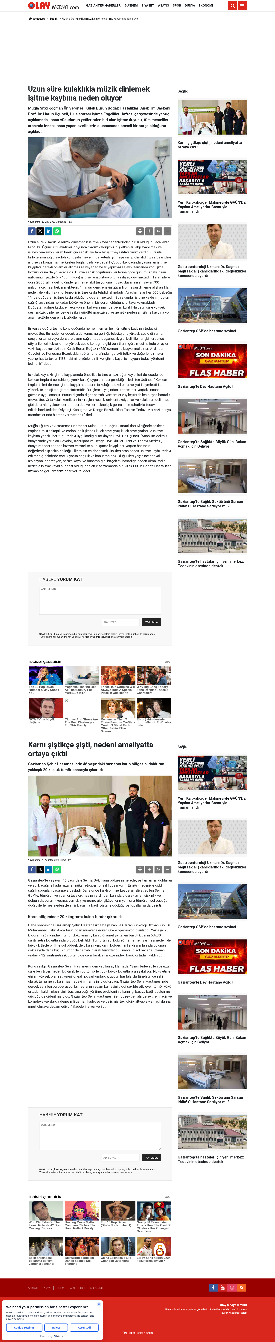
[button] (149, 231)
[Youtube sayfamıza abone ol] (222, 1288)
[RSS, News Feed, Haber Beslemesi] (241, 1288)
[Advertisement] (137, 52)
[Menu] (242, 6)
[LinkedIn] (48, 231)
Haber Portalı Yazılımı (140, 1332)
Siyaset (147, 5)
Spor (177, 5)
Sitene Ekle (96, 1287)
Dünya (190, 5)
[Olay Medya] (53, 5)
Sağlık (53, 18)
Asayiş (163, 5)
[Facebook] (32, 231)
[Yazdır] (140, 231)
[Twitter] (40, 231)
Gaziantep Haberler (103, 5)
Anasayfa (39, 18)
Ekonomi (206, 5)
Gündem (131, 5)
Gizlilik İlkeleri (77, 1287)
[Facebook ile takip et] (213, 1288)
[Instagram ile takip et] (232, 1288)
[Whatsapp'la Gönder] (57, 231)
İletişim (60, 1287)
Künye (47, 1287)
